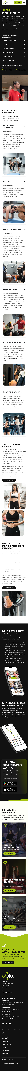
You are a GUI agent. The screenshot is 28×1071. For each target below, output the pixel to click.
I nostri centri (5, 1044)
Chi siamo (5, 1041)
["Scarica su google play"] (10, 783)
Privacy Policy (5, 987)
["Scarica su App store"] (10, 789)
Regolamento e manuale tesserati (11, 1030)
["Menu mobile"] (24, 2)
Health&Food (5, 1050)
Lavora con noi (6, 1027)
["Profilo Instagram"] (3, 1033)
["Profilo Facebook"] (7, 1033)
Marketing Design (13, 1063)
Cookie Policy (5, 990)
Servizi (4, 1047)
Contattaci (5, 1053)
